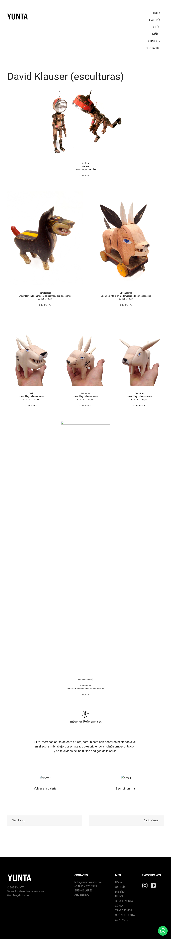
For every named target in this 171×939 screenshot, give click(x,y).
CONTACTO (153, 48)
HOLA (156, 13)
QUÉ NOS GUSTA (125, 915)
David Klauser (151, 820)
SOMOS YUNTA (124, 901)
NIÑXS (156, 34)
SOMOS (153, 41)
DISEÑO (155, 27)
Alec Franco (18, 820)
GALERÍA (154, 20)
